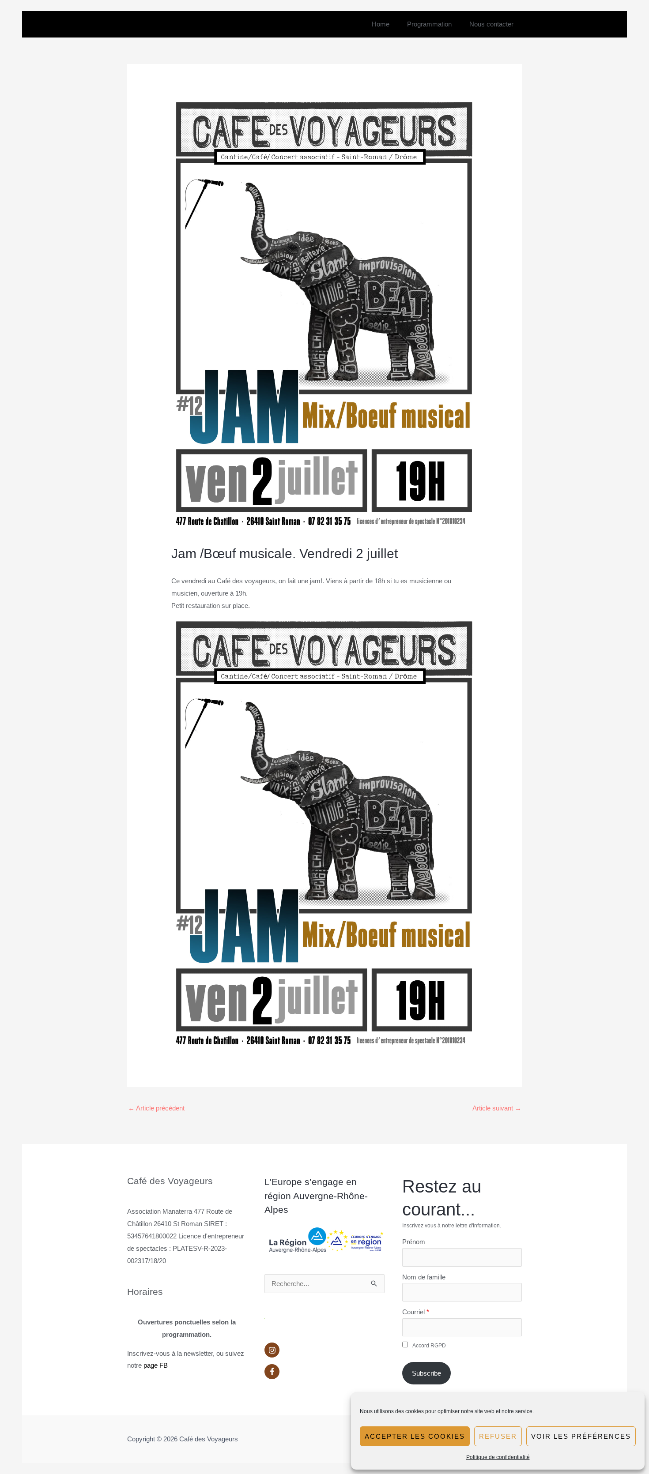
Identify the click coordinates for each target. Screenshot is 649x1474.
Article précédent (156, 1108)
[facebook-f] (324, 1371)
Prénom (413, 1241)
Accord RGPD (429, 1346)
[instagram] (324, 1352)
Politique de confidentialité (498, 1457)
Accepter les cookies (415, 1436)
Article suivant (496, 1108)
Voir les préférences (581, 1436)
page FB (155, 1365)
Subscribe (426, 1373)
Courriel (413, 1312)
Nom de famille (423, 1277)
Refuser (498, 1436)
